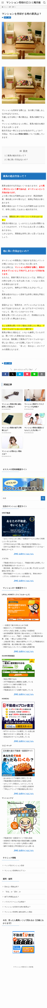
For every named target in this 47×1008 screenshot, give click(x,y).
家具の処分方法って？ (17, 155)
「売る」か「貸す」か (12, 892)
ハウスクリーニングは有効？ (15, 902)
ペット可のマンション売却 (14, 865)
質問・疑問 (7, 17)
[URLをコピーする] (41, 374)
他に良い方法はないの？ (18, 159)
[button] (5, 374)
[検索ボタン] (44, 2)
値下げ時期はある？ (11, 897)
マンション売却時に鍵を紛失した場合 (18, 912)
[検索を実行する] (43, 498)
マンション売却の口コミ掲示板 (23, 2)
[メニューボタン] (2, 2)
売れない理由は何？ (11, 887)
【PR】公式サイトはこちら (23, 554)
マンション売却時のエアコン (15, 870)
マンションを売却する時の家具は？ (17, 907)
